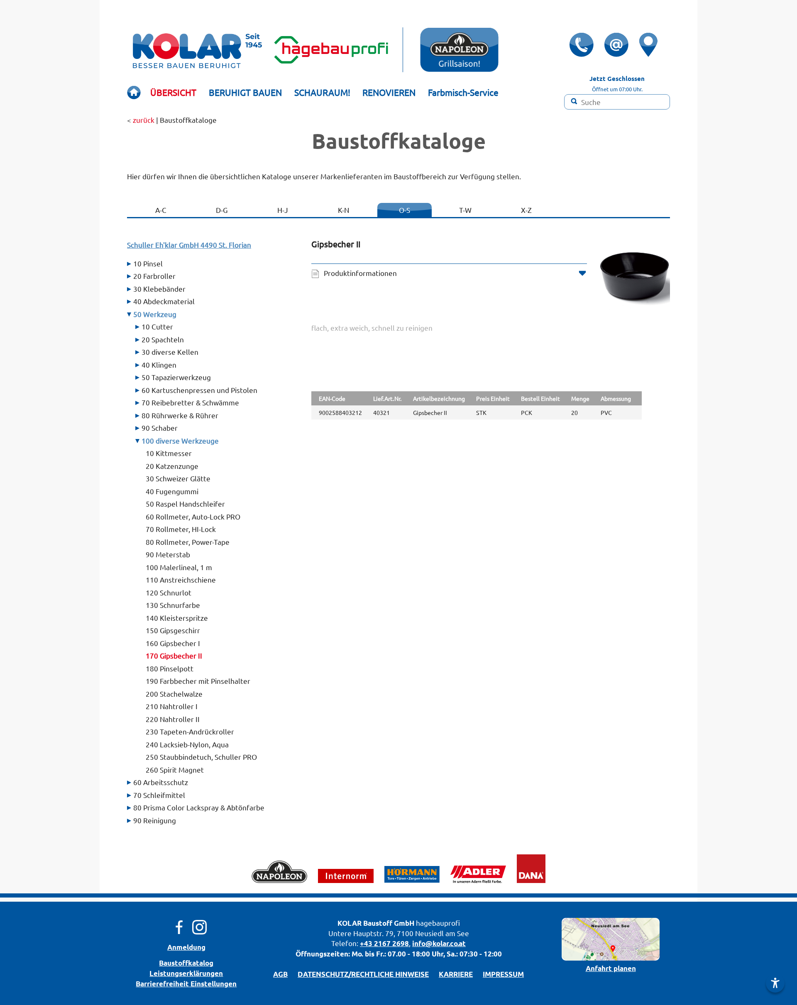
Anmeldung (186, 947)
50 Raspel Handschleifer (185, 503)
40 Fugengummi (172, 491)
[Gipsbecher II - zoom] (634, 275)
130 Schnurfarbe (173, 604)
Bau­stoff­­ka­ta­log (186, 963)
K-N (343, 209)
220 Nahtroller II (173, 719)
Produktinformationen (360, 272)
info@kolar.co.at (439, 943)
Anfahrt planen (611, 968)
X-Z (526, 209)
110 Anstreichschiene (181, 579)
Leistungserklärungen (186, 973)
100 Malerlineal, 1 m (179, 567)
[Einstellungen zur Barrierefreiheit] (775, 983)
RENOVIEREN (389, 92)
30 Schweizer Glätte (178, 478)
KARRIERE (456, 974)
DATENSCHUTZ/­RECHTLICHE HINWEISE (363, 974)
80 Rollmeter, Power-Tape (188, 541)
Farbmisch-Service (463, 92)
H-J (282, 209)
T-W (465, 209)
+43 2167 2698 (384, 943)
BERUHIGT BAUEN (245, 92)
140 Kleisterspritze (177, 617)
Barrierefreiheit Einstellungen (186, 983)
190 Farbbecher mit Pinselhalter (198, 680)
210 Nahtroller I (172, 706)
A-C (160, 209)
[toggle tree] (213, 263)
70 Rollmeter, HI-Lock (181, 528)
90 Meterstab (168, 554)
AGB (280, 974)
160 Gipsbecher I (173, 643)
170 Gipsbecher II (174, 655)
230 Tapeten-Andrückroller (190, 731)
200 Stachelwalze (174, 693)
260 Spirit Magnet (175, 769)
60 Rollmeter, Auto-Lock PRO (193, 516)
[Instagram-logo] (199, 926)
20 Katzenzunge (172, 465)
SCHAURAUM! (322, 92)
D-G (221, 209)
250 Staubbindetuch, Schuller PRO (201, 756)
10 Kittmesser (169, 453)
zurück (143, 119)
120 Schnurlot (168, 592)
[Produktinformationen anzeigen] (490, 349)
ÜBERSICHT (173, 92)
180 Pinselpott (169, 668)
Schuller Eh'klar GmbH (189, 244)
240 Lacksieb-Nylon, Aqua (187, 744)
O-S (404, 209)
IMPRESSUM (503, 974)
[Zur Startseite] (134, 92)
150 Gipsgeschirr (173, 630)
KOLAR (349, 923)
